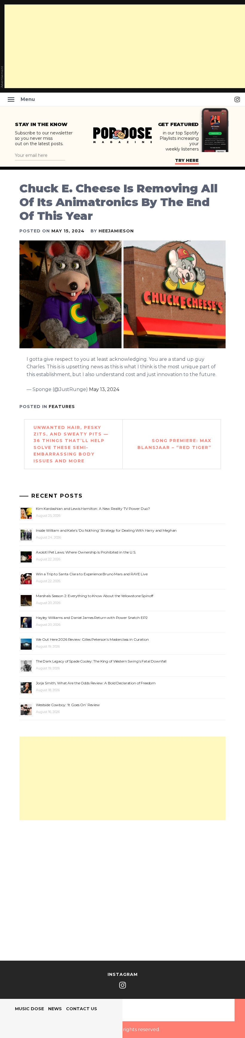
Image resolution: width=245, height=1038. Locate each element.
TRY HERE (187, 160)
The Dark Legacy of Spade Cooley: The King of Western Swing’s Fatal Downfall (101, 661)
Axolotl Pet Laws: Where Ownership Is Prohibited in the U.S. (86, 552)
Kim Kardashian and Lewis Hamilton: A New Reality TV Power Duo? (93, 508)
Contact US (81, 1008)
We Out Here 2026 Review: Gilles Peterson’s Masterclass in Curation (92, 639)
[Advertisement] (122, 778)
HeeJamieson (116, 231)
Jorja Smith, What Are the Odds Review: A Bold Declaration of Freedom (96, 683)
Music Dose (29, 1008)
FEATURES (62, 406)
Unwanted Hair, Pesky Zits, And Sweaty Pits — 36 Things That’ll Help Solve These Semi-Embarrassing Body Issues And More (70, 444)
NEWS (55, 1008)
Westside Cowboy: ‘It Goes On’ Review (68, 705)
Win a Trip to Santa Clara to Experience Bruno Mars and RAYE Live (92, 574)
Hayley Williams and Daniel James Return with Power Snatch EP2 (92, 617)
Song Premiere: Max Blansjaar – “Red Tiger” (174, 444)
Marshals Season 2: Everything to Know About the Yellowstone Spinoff (94, 596)
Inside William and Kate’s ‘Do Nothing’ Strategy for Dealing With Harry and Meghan (106, 530)
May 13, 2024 (104, 389)
